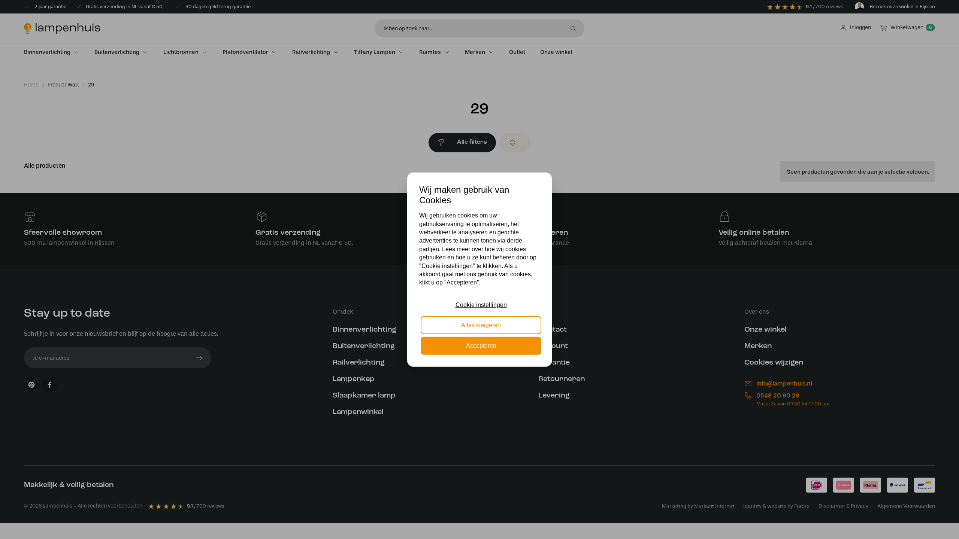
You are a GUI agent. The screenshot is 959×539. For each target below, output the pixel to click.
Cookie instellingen (481, 305)
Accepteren (481, 345)
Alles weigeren (481, 325)
